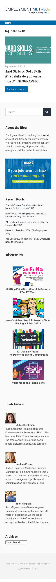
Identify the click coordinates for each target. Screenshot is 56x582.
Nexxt (46, 135)
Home (8, 23)
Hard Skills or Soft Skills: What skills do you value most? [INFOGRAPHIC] (24, 76)
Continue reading (15, 89)
